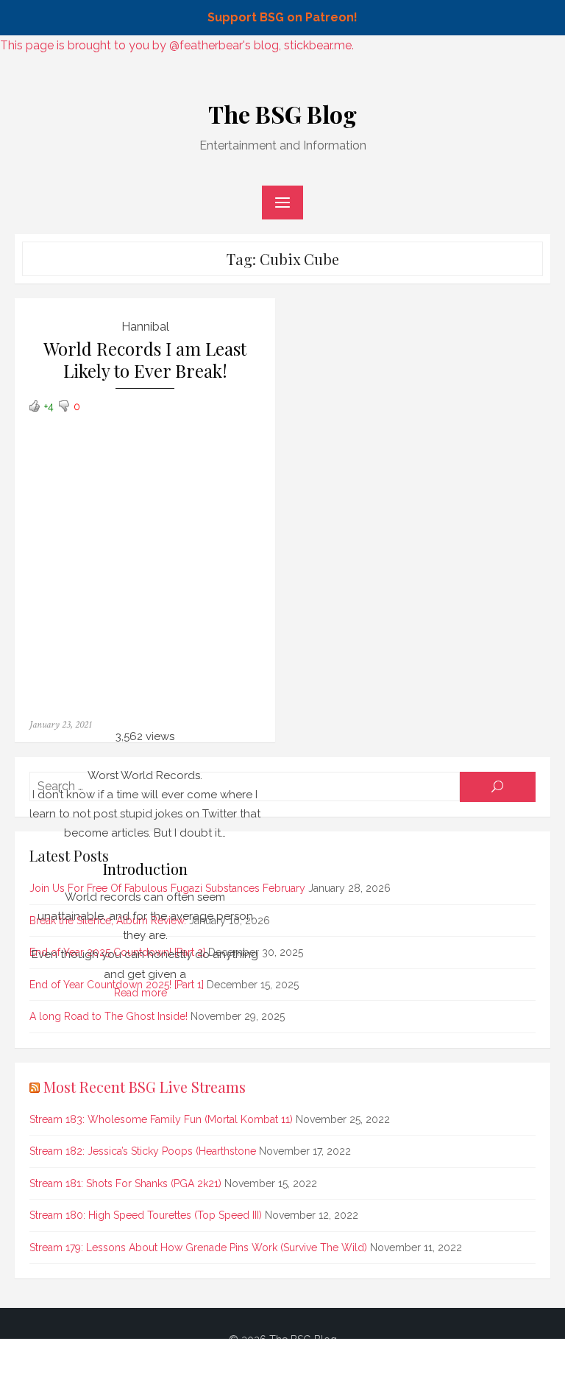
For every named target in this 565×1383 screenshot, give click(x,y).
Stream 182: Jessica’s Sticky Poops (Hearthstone (142, 1151)
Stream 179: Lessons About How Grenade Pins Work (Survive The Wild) (198, 1247)
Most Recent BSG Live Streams (144, 1087)
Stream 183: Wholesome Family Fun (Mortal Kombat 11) (161, 1119)
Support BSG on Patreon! (282, 17)
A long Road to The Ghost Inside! (108, 1016)
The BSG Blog (282, 114)
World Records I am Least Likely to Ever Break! (144, 359)
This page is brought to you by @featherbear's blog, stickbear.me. (177, 45)
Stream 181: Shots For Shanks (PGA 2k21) (125, 1183)
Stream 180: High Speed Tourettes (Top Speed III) (145, 1215)
